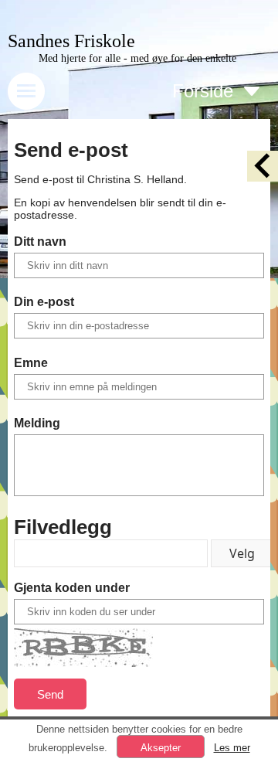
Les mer (232, 747)
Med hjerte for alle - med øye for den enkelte (137, 58)
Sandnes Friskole (71, 41)
